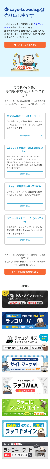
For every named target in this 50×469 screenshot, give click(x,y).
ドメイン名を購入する (26, 45)
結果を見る (25, 135)
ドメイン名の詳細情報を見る (25, 272)
